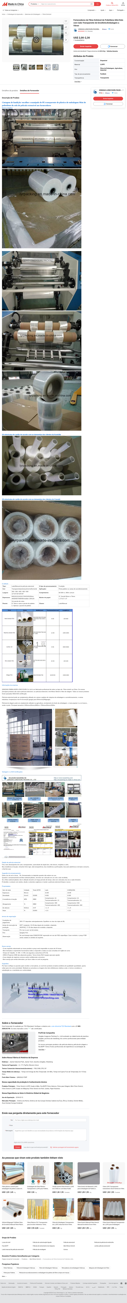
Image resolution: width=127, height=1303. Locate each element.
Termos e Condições (65, 1296)
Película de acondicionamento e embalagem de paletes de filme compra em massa (44, 1273)
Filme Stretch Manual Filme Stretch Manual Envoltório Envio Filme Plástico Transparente (88, 1224)
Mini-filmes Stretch (69, 1246)
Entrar (123, 5)
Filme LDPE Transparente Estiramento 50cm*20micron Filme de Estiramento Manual (113, 1189)
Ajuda (102, 10)
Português (63, 1287)
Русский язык (79, 1287)
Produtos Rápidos (75, 1283)
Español (49, 1287)
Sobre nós (3, 1283)
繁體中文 (28, 1287)
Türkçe (121, 1287)
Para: (11, 1125)
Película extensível (69, 1242)
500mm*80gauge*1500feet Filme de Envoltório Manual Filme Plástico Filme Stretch (13, 1224)
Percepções (103, 1283)
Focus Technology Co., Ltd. (60, 1292)
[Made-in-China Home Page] (13, 4)
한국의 (87, 1287)
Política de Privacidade (36, 1283)
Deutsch (56, 1287)
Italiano (71, 1287)
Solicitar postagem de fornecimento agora (64, 1147)
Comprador (91, 10)
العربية (93, 1287)
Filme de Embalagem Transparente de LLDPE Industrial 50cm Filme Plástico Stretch (63, 1224)
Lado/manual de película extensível (13, 1249)
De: (12, 1120)
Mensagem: (9, 1131)
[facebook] (121, 1283)
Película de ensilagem (39, 1249)
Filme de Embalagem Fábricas (26, 1268)
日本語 (35, 1287)
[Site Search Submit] (97, 4)
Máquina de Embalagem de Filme (99, 1268)
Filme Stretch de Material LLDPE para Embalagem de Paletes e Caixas (87, 1189)
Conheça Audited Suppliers (90, 1283)
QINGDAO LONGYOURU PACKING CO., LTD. (89, 29)
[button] (92, 4)
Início (3, 14)
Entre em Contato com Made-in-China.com (56, 1283)
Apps (110, 10)
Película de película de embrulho (104, 1242)
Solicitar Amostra (112, 51)
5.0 (101, 93)
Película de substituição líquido (42, 1242)
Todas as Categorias (11, 10)
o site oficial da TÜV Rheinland (61, 1026)
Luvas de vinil (6, 1242)
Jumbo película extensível (102, 1246)
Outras (66, 1249)
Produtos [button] (34, 4)
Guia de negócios (113, 1283)
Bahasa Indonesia (67, 1289)
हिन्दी (108, 1287)
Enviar (17, 1147)
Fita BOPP (5, 1246)
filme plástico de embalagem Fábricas (73, 1268)
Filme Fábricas (8, 1268)
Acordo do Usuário (22, 1283)
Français (41, 1287)
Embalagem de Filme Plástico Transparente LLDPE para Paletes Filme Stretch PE (37, 1189)
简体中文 (20, 1287)
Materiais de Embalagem (32, 14)
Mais (3, 1276)
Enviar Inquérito (85, 46)
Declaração (12, 1283)
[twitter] (126, 1283)
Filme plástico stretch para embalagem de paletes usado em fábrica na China (12, 1189)
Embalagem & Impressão (15, 14)
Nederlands (101, 1287)
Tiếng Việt (57, 1289)
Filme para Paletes (9, 1273)
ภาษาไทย (114, 1287)
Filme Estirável (46, 14)
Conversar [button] (114, 46)
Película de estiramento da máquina (44, 1246)
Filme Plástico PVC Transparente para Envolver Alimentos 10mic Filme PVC (37, 1224)
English (14, 1287)
